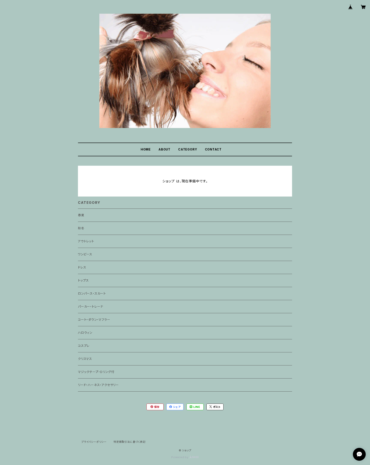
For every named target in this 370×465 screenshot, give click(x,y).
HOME (146, 149)
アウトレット (86, 241)
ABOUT (164, 149)
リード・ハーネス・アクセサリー (98, 385)
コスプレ (84, 345)
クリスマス (85, 359)
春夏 (81, 215)
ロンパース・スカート (92, 293)
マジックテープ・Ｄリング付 (96, 372)
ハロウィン (85, 332)
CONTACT (213, 149)
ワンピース (85, 254)
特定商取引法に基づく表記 (129, 441)
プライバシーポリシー (94, 441)
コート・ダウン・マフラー (94, 319)
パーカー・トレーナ (90, 306)
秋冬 (81, 228)
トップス (83, 280)
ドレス (82, 267)
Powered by (180, 457)
